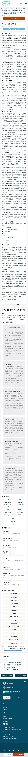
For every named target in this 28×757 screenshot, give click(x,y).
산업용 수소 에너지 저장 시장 (14, 662)
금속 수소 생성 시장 (12, 667)
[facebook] (13, 750)
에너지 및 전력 (6, 8)
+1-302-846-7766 (9, 734)
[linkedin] (4, 750)
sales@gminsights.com (11, 738)
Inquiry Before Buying (21, 675)
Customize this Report (7, 675)
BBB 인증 (20, 502)
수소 (19, 8)
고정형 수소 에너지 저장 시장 (14, 665)
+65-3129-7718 (9, 736)
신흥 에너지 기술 (14, 8)
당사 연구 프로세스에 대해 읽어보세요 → (13, 650)
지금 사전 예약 (15, 29)
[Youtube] (18, 750)
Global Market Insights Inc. (9, 745)
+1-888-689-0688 (11, 733)
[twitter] (9, 750)
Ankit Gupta (22, 305)
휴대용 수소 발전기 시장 (13, 670)
